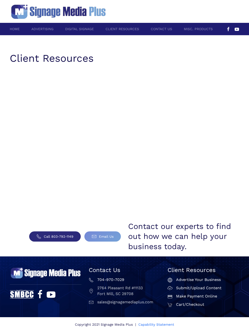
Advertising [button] (42, 29)
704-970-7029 (201, 9)
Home (15, 29)
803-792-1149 (228, 9)
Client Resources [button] (122, 29)
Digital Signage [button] (79, 29)
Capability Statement (156, 324)
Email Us (106, 236)
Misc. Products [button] (198, 29)
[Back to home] (58, 11)
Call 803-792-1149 (58, 236)
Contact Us (161, 29)
